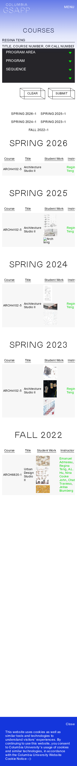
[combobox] (38, 53)
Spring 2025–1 (53, 114)
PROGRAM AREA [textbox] (20, 52)
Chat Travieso (67, 482)
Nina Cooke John (65, 476)
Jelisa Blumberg (66, 489)
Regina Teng (72, 169)
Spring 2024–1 (23, 122)
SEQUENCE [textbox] (16, 69)
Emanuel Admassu (66, 460)
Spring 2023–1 (53, 122)
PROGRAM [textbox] (15, 60)
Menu (69, 7)
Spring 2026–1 (23, 114)
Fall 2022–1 (39, 130)
